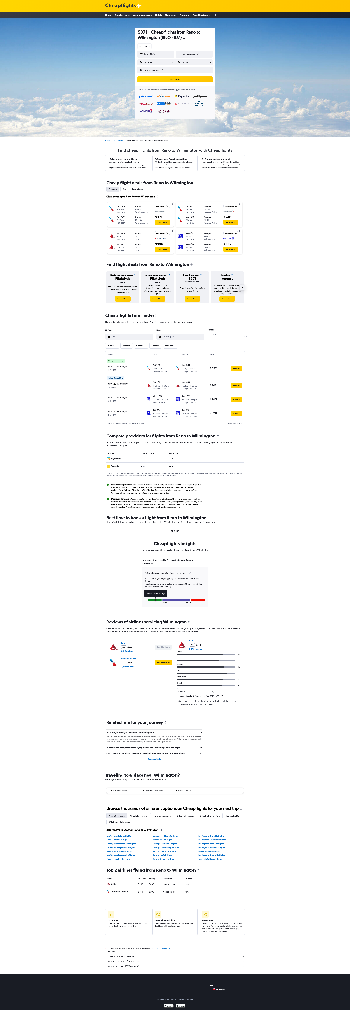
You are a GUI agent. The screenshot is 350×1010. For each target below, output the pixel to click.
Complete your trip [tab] (138, 816)
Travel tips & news (201, 15)
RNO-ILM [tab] (175, 531)
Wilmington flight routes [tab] (119, 822)
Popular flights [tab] (232, 816)
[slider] (245, 337)
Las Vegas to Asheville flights (211, 843)
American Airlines (128, 658)
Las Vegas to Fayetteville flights (121, 847)
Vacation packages (142, 15)
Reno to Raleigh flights (162, 840)
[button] (184, 38)
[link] (123, 299)
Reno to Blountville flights (164, 859)
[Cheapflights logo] (120, 6)
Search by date (122, 15)
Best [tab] (125, 189)
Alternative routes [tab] (117, 816)
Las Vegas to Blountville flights (211, 847)
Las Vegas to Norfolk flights (165, 843)
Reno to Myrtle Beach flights (119, 851)
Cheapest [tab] (113, 189)
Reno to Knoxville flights (117, 840)
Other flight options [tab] (185, 816)
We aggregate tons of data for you (123, 961)
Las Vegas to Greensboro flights (212, 840)
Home (108, 15)
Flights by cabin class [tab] (162, 816)
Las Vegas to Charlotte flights (165, 836)
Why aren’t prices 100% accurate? (123, 966)
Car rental (184, 15)
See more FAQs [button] (154, 759)
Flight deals (170, 15)
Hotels (158, 15)
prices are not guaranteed (161, 948)
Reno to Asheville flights (209, 851)
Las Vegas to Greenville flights (211, 855)
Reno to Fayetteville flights (118, 859)
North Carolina (118, 140)
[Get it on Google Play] (168, 1006)
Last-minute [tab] (137, 189)
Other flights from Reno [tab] (210, 816)
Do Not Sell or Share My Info (166, 999)
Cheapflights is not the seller (121, 956)
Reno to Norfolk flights (162, 855)
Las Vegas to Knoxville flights (211, 836)
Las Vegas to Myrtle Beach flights (121, 843)
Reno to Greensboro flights (164, 851)
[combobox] (144, 46)
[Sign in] (215, 15)
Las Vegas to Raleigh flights (119, 836)
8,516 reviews (127, 651)
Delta (123, 643)
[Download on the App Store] (180, 1006)
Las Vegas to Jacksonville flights (121, 855)
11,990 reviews (127, 667)
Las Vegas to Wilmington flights (166, 847)
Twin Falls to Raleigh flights (210, 859)
